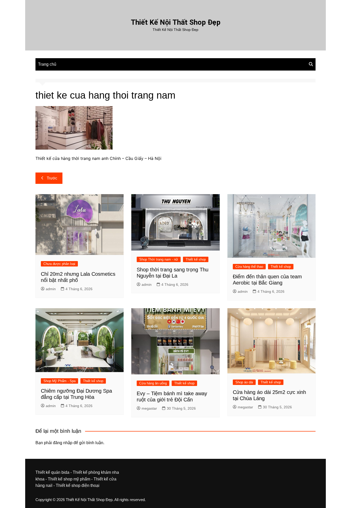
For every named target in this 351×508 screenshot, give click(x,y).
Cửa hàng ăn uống (153, 383)
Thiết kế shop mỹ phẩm (69, 479)
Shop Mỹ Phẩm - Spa (59, 381)
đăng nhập (62, 443)
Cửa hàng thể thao (249, 267)
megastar (149, 408)
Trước (52, 178)
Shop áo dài (244, 382)
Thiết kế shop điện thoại (77, 485)
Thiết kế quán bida (52, 472)
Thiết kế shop (196, 259)
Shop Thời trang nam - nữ (158, 259)
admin (51, 289)
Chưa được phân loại (59, 264)
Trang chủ (47, 64)
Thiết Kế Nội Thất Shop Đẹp (175, 22)
